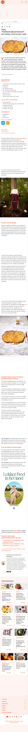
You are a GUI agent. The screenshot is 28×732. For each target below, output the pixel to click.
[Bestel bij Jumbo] (8, 123)
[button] (24, 699)
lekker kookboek (21, 138)
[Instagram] (8, 571)
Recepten (15, 21)
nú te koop (15, 532)
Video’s (4, 710)
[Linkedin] (10, 571)
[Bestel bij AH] (3, 123)
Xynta (16, 722)
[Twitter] (7, 571)
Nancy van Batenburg (7, 21)
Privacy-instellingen (7, 712)
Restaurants (5, 703)
